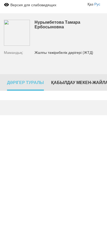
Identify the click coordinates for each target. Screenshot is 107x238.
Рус (97, 4)
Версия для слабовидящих (33, 4)
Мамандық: (13, 52)
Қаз (90, 4)
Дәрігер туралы (25, 82)
